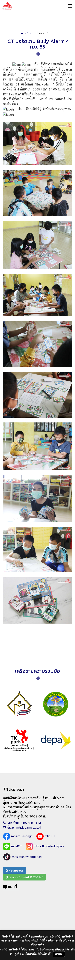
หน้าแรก (29, 33)
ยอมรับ (59, 954)
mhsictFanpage (22, 836)
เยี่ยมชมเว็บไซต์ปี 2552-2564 (26, 877)
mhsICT (50, 836)
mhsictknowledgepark (49, 846)
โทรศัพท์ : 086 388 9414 (24, 823)
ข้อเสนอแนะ (16, 870)
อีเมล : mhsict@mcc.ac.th (24, 827)
